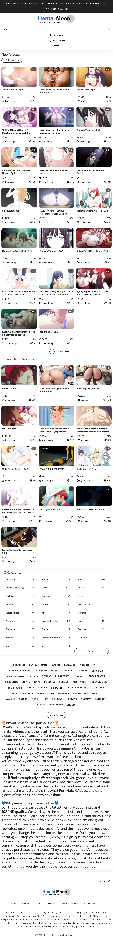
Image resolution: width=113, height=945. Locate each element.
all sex (10, 699)
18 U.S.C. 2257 (89, 903)
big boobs (27, 693)
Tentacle (20, 637)
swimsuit (78, 676)
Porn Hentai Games (17, 3)
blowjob (70, 664)
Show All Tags (56, 715)
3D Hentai (20, 579)
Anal (92, 579)
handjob (72, 699)
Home (13, 903)
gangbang (41, 670)
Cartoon (20, 596)
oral (37, 682)
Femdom (56, 596)
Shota (56, 629)
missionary (56, 705)
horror (99, 688)
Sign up (51, 40)
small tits (98, 693)
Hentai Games (38, 3)
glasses (55, 665)
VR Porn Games (99, 3)
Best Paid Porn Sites (77, 3)
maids (44, 665)
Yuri (56, 646)
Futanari (20, 604)
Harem (56, 604)
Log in (62, 40)
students (11, 682)
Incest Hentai (20, 612)
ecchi (96, 665)
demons (46, 676)
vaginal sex (80, 693)
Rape (92, 621)
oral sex (97, 670)
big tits (86, 699)
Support (50, 903)
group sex (79, 682)
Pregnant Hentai (56, 621)
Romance (20, 629)
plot (51, 693)
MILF (56, 612)
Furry (92, 596)
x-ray (45, 699)
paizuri (23, 699)
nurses (41, 705)
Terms (63, 903)
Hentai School (92, 604)
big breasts (62, 676)
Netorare (20, 621)
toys (35, 699)
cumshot (100, 699)
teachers (68, 670)
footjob (42, 688)
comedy (82, 670)
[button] (56, 47)
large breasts (96, 676)
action (30, 688)
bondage (49, 682)
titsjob (12, 693)
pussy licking (98, 682)
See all (91, 651)
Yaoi (20, 646)
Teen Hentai (92, 629)
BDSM (92, 587)
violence (84, 665)
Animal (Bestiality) (20, 587)
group (71, 704)
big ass (33, 676)
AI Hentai (52, 9)
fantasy (63, 693)
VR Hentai (92, 637)
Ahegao (56, 579)
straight (57, 687)
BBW (56, 587)
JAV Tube (64, 9)
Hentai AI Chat (56, 3)
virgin (26, 682)
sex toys (57, 699)
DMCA (75, 903)
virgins (55, 671)
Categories (14, 572)
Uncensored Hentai (56, 637)
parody (33, 665)
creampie (19, 664)
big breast (15, 687)
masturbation (16, 676)
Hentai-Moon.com (52, 935)
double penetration (80, 688)
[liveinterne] (102, 903)
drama (41, 693)
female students (20, 670)
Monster (92, 612)
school (64, 682)
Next (61, 352)
